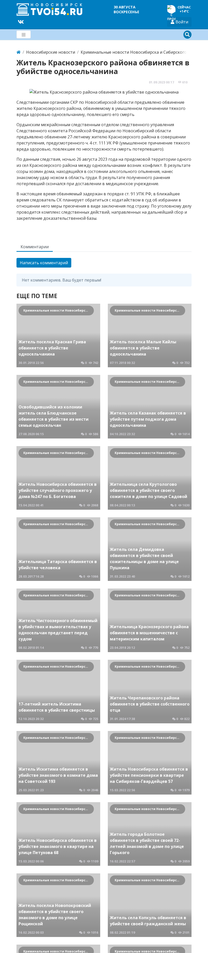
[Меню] (23, 34)
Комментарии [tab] (35, 247)
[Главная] (18, 52)
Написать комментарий (44, 263)
